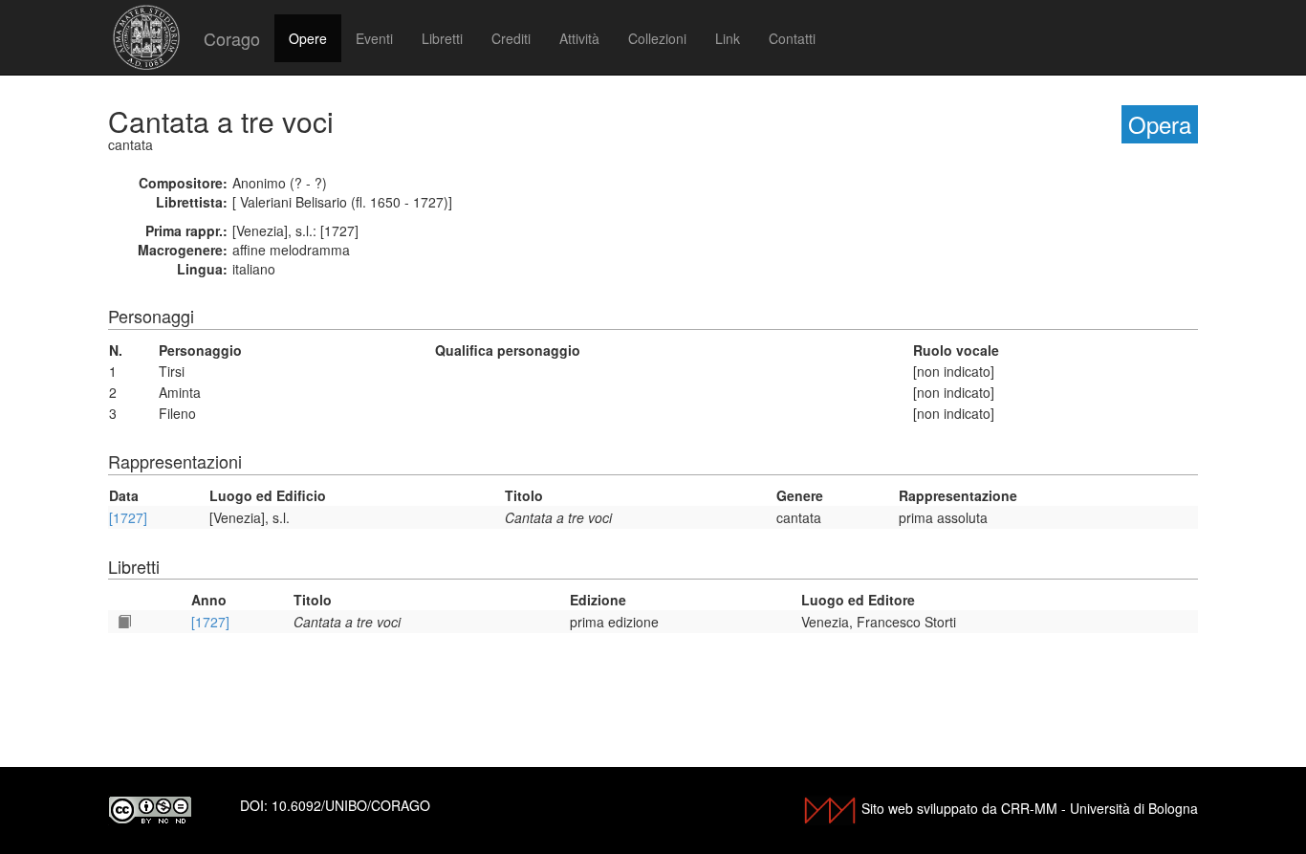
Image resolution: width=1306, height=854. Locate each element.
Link (727, 38)
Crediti (511, 38)
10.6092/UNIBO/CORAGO (351, 805)
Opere (308, 38)
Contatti (792, 38)
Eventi (374, 38)
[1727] (128, 517)
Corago (232, 38)
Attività (579, 38)
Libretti (442, 38)
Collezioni (657, 38)
